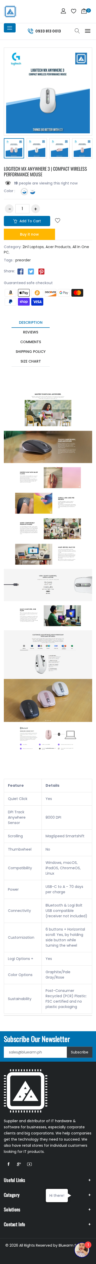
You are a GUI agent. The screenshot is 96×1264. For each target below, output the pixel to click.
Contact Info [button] (14, 1224)
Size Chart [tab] (30, 361)
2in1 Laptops (33, 246)
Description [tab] (30, 322)
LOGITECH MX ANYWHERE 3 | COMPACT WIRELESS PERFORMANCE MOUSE (45, 171)
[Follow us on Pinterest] (41, 271)
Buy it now (29, 234)
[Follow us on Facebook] (20, 271)
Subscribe (79, 1052)
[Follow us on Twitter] (31, 271)
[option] (14, 149)
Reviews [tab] (30, 332)
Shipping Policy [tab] (31, 351)
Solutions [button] (12, 1209)
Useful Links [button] (14, 1180)
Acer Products (58, 246)
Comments (30, 341)
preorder (23, 260)
